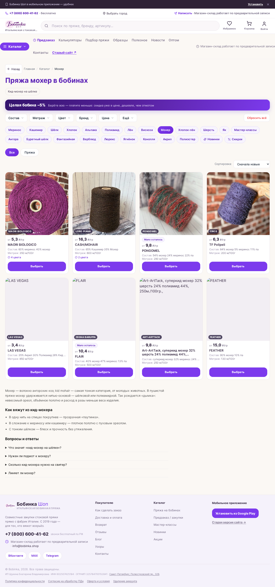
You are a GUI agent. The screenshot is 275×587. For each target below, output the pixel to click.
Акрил (167, 139)
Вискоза (147, 130)
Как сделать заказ (108, 510)
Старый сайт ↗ (64, 52)
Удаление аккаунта (125, 581)
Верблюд (89, 139)
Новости (158, 40)
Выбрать (37, 266)
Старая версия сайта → (229, 522)
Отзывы (100, 532)
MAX (34, 555)
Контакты (40, 52)
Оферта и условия (98, 581)
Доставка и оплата (108, 517)
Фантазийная (66, 139)
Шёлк (54, 130)
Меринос (14, 130)
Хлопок (72, 130)
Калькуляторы (70, 40)
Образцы (120, 40)
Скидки (237, 139)
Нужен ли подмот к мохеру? (29, 456)
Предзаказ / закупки (168, 517)
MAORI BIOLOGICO (22, 245)
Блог (98, 539)
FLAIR (79, 356)
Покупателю (104, 502)
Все (12, 152)
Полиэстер (187, 139)
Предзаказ (46, 40)
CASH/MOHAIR (86, 245)
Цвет (62, 118)
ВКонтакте (15, 555)
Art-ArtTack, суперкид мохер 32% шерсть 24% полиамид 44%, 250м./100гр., (168, 352)
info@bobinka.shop (25, 546)
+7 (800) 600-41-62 (27, 534)
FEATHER (216, 350)
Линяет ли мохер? (21, 473)
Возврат (101, 524)
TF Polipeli (217, 245)
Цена (105, 118)
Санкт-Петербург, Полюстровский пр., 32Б (134, 574)
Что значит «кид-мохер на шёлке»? (34, 447)
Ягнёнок (129, 139)
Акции (158, 539)
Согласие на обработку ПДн (66, 581)
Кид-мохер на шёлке (22, 91)
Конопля (149, 139)
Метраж (39, 118)
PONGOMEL (151, 251)
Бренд (84, 118)
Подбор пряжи (97, 40)
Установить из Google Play (235, 513)
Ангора (13, 139)
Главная (29, 69)
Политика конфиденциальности (25, 581)
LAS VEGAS (17, 350)
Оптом (174, 40)
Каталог (15, 46)
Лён (130, 130)
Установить (255, 4)
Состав (13, 118)
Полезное (139, 40)
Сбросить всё (257, 118)
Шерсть (208, 130)
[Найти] (46, 26)
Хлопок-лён (186, 130)
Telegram (52, 555)
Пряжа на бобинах (167, 510)
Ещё (126, 118)
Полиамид (112, 130)
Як (224, 130)
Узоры (99, 546)
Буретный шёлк (37, 139)
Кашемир (36, 130)
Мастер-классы (245, 130)
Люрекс (109, 139)
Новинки (214, 139)
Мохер (165, 130)
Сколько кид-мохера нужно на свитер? (37, 464)
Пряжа (29, 152)
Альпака (91, 130)
